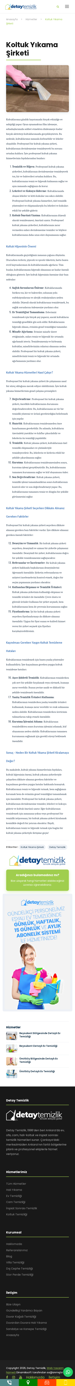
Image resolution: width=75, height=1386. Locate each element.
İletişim (54, 1377)
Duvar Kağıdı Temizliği (21, 1317)
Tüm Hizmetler (16, 1184)
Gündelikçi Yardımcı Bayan (24, 1311)
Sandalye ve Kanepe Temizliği (26, 1329)
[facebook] (7, 1377)
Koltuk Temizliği (16, 1214)
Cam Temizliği (15, 1202)
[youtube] (20, 1377)
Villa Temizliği (15, 1262)
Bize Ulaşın (13, 1304)
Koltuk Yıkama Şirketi (32, 847)
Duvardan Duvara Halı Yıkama (26, 1323)
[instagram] (13, 1377)
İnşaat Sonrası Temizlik (21, 1208)
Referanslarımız (17, 1250)
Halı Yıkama (14, 1190)
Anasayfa (12, 1335)
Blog (9, 1256)
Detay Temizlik (57, 847)
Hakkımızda (14, 1244)
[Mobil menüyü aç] (67, 6)
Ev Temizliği (14, 1196)
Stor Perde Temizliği (19, 1275)
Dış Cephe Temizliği (19, 1269)
